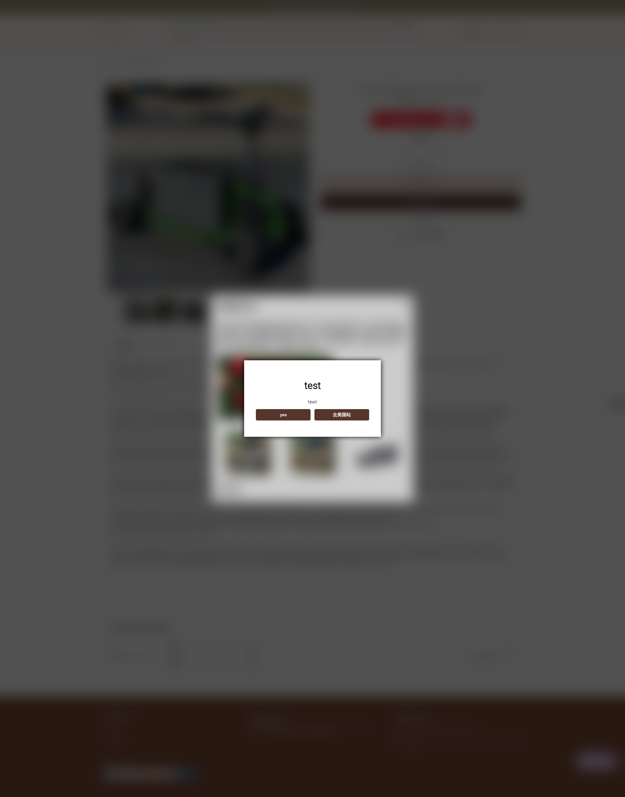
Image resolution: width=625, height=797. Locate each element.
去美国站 (342, 414)
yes (283, 414)
